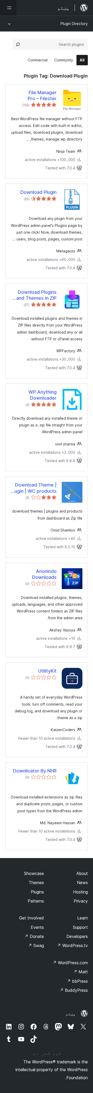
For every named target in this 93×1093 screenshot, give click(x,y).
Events (37, 927)
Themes (36, 882)
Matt (80, 971)
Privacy (81, 901)
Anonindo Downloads (44, 574)
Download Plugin (38, 192)
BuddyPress (74, 990)
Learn (82, 918)
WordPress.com (70, 962)
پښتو (70, 1013)
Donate (34, 936)
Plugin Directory (74, 23)
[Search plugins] (18, 44)
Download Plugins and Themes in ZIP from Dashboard (36, 295)
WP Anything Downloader (42, 395)
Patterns (36, 901)
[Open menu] (8, 8)
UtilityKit (47, 671)
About (82, 873)
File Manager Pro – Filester (42, 95)
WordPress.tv (72, 945)
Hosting (80, 891)
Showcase (34, 873)
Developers (77, 936)
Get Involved (31, 918)
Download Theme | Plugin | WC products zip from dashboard (34, 488)
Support (80, 927)
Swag (36, 945)
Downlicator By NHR (35, 771)
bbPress (77, 981)
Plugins (37, 891)
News (82, 882)
